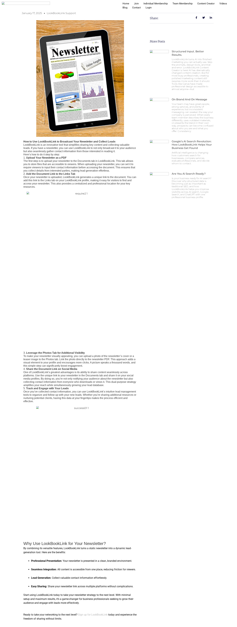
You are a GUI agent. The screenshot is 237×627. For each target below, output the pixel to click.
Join (136, 3)
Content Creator (206, 3)
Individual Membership (155, 3)
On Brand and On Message (189, 99)
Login (149, 7)
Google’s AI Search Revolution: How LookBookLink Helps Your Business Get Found (192, 145)
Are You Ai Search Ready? (189, 173)
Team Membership (183, 3)
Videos (223, 3)
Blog (125, 7)
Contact (136, 7)
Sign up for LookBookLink (93, 614)
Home (126, 3)
